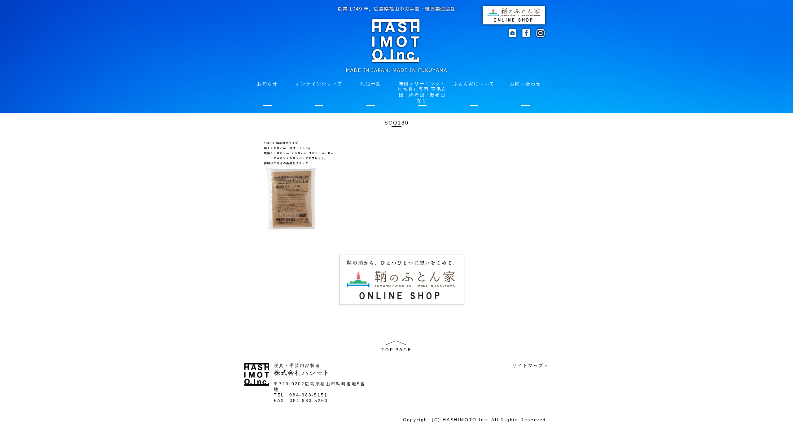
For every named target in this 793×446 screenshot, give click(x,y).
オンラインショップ (319, 83)
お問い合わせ (525, 83)
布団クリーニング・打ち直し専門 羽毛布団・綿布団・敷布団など (422, 92)
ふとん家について (474, 83)
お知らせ (267, 83)
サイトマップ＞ (530, 365)
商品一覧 (370, 83)
